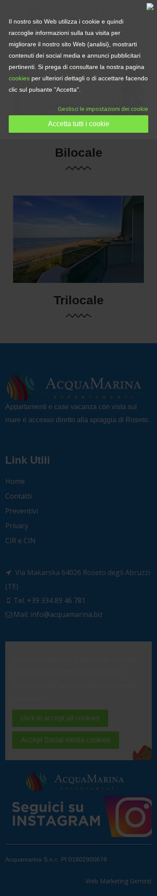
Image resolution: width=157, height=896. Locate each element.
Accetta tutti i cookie (78, 124)
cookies (19, 78)
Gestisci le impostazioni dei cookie (103, 109)
